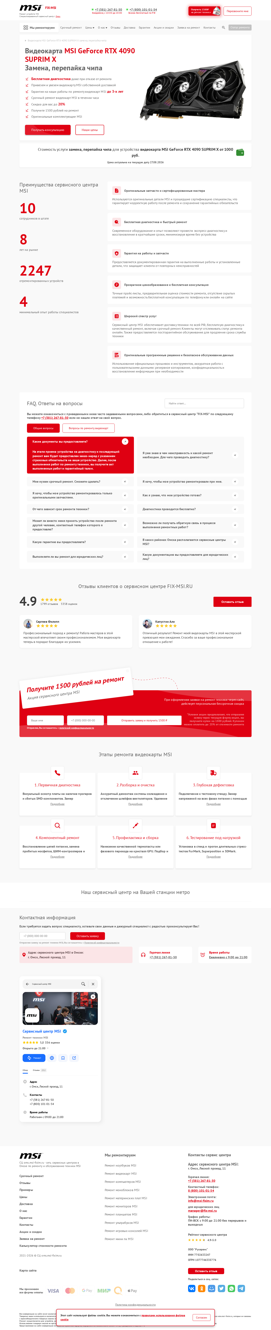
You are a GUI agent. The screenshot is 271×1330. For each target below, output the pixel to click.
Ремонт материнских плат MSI (126, 1198)
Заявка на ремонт (188, 27)
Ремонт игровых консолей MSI (126, 1231)
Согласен (201, 1317)
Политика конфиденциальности (135, 1304)
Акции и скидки (164, 27)
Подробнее (57, 804)
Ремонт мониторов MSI (121, 1206)
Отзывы (115, 27)
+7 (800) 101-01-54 (143, 9)
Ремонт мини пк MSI (119, 1239)
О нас (101, 27)
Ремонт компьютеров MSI (123, 1182)
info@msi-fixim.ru (201, 1201)
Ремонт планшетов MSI (121, 1214)
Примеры (26, 1190)
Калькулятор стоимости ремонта (43, 1246)
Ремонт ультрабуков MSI (122, 1223)
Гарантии (144, 27)
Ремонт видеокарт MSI (121, 1173)
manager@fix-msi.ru (202, 1211)
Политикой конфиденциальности (101, 942)
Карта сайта (28, 1270)
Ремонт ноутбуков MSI (120, 1165)
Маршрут (37, 1058)
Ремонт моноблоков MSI (122, 1190)
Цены (88, 27)
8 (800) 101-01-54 (201, 1191)
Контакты (209, 27)
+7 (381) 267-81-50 (108, 9)
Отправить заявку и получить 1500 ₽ (144, 720)
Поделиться (191, 1288)
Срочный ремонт (71, 27)
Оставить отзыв (232, 602)
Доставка (129, 27)
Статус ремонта (240, 27)
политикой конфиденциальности (76, 727)
